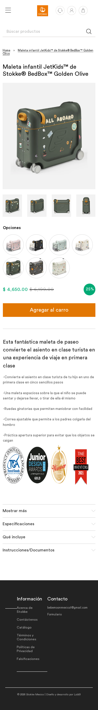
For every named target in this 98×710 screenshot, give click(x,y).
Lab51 (77, 694)
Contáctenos (27, 619)
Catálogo (24, 627)
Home (6, 50)
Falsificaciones (28, 658)
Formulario (54, 614)
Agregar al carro (49, 310)
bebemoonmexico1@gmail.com (67, 607)
